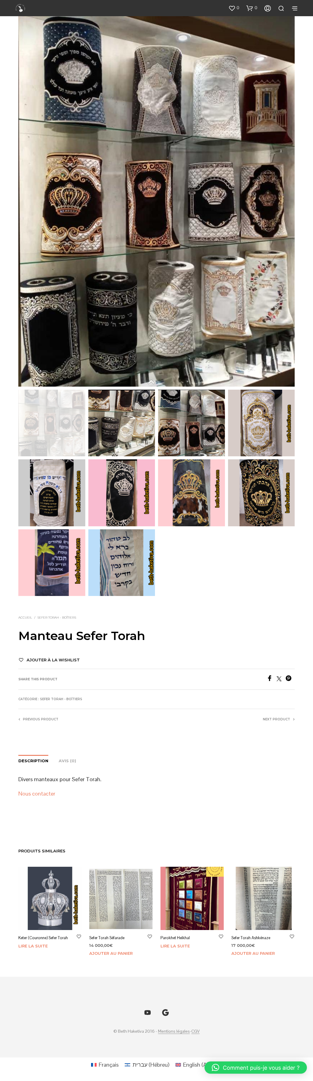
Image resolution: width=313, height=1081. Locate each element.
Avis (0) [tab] (67, 760)
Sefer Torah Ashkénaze (250, 938)
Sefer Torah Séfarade (106, 938)
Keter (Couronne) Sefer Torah (43, 938)
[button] (233, 8)
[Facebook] (272, 679)
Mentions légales (174, 1031)
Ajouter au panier (111, 953)
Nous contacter (36, 793)
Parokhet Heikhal (175, 938)
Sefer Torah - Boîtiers (56, 618)
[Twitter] (281, 679)
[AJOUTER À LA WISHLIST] (79, 936)
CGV (195, 1031)
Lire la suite (33, 946)
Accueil (25, 618)
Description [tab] (33, 760)
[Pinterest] (290, 679)
